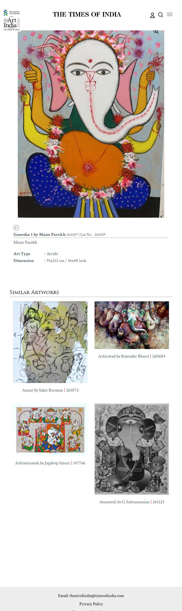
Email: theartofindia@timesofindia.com (91, 595)
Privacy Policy (91, 604)
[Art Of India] (11, 20)
